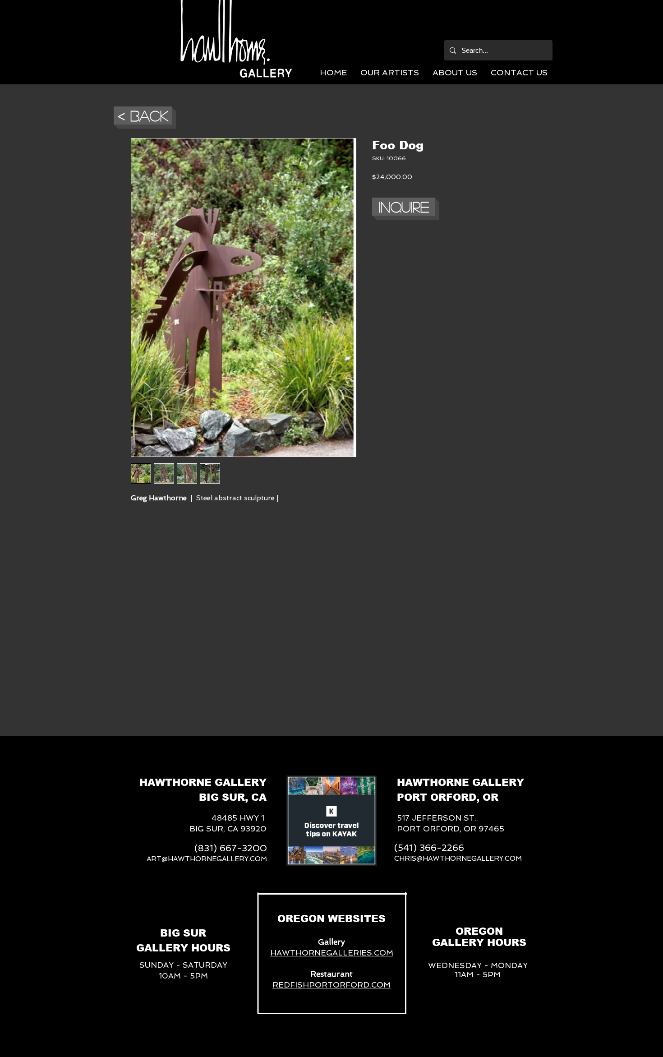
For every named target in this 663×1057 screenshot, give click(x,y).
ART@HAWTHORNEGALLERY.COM (207, 859)
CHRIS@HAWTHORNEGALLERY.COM (458, 858)
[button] (390, 72)
